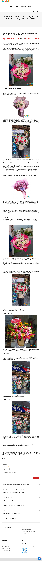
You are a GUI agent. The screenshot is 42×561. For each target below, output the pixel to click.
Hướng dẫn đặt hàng (25, 533)
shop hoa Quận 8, (27, 452)
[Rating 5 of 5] (12, 466)
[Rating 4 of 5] (11, 466)
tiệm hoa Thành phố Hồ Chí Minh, (16, 453)
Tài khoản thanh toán (6, 550)
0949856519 (22, 38)
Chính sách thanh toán (26, 535)
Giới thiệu (17, 6)
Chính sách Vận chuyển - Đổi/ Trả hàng (28, 531)
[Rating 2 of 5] (8, 466)
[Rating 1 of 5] (7, 466)
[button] (33, 11)
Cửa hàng (29, 6)
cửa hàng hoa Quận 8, (26, 453)
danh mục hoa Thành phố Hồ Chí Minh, (19, 454)
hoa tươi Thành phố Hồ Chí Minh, (17, 452)
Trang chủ (12, 6)
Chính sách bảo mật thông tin (27, 529)
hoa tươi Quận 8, (9, 452)
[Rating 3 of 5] (9, 466)
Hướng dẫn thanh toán (6, 548)
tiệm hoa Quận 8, (7, 453)
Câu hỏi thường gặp (5, 546)
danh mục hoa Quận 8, (9, 454)
